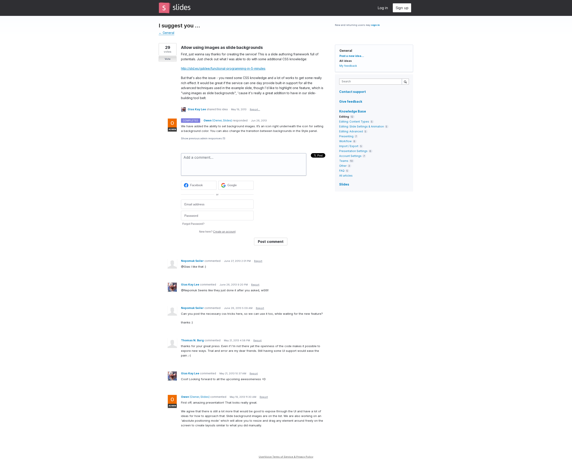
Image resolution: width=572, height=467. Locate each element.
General (345, 50)
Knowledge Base (352, 111)
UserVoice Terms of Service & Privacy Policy (286, 456)
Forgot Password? (193, 223)
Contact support (352, 91)
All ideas (345, 61)
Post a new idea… (351, 56)
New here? (217, 231)
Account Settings (350, 156)
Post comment (271, 241)
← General (166, 33)
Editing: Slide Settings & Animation (361, 126)
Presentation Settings (353, 151)
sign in (375, 25)
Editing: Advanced (351, 131)
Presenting (346, 136)
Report (258, 261)
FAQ (342, 170)
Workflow (345, 141)
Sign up (401, 8)
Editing (344, 116)
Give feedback (350, 101)
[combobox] (371, 81)
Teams (343, 161)
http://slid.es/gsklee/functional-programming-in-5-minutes (223, 68)
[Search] (405, 81)
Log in (383, 8)
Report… (255, 109)
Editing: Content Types (354, 121)
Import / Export (348, 146)
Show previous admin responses (203, 138)
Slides (344, 184)
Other (343, 165)
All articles (346, 175)
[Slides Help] (175, 8)
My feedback (348, 65)
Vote (167, 58)
